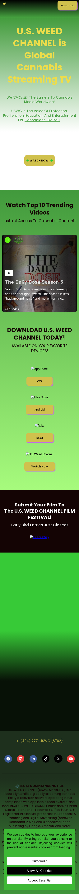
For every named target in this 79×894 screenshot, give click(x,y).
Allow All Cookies (39, 871)
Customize (39, 861)
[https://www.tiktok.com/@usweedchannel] (45, 759)
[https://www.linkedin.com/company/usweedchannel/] (33, 759)
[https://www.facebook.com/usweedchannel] (8, 759)
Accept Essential (39, 880)
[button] (4, 4)
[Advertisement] (39, 600)
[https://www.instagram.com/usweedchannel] (20, 759)
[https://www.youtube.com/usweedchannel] (71, 759)
